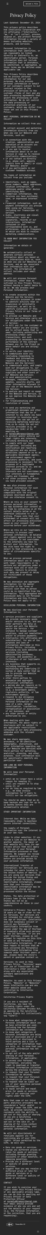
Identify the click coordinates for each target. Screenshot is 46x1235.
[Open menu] (7, 3)
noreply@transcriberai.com (24, 433)
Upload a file (32, 4)
